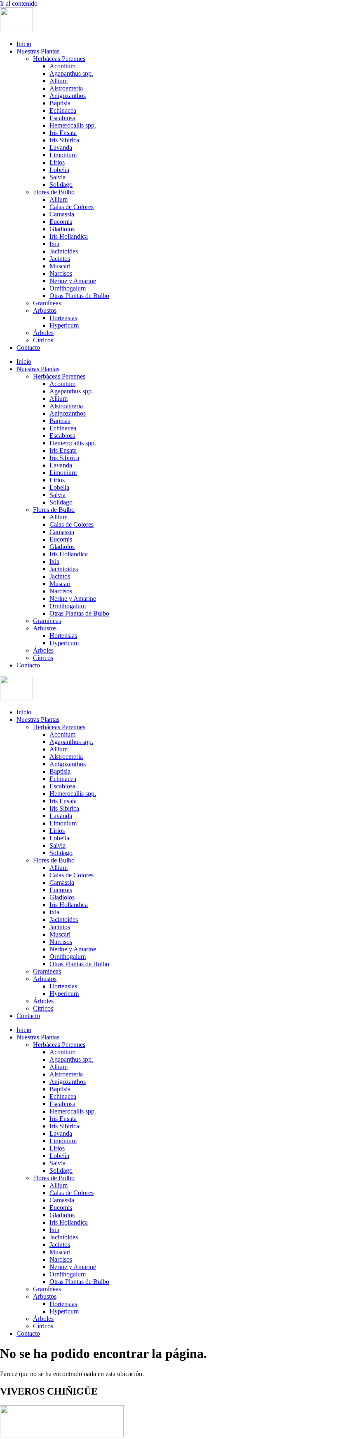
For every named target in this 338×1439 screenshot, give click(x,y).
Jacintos (59, 258)
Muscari (59, 266)
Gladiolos (62, 228)
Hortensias (63, 317)
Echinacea (62, 110)
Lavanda (60, 147)
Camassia (61, 214)
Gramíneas (47, 303)
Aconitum (62, 66)
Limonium (63, 154)
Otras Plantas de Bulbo (79, 295)
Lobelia (59, 169)
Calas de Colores (71, 206)
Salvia (57, 177)
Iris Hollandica (68, 236)
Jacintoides (63, 251)
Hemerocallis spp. (72, 125)
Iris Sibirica (64, 140)
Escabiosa (62, 117)
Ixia (54, 243)
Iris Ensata (63, 132)
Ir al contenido (19, 3)
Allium (58, 80)
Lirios (57, 162)
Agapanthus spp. (71, 73)
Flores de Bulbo (54, 191)
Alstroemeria (66, 88)
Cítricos (43, 340)
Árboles (43, 332)
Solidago (61, 184)
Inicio (23, 43)
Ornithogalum (67, 288)
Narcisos (60, 273)
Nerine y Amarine (72, 280)
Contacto (28, 347)
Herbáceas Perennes (59, 58)
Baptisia (59, 103)
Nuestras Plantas (37, 51)
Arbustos (44, 310)
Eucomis (60, 221)
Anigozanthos (67, 95)
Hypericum (64, 325)
